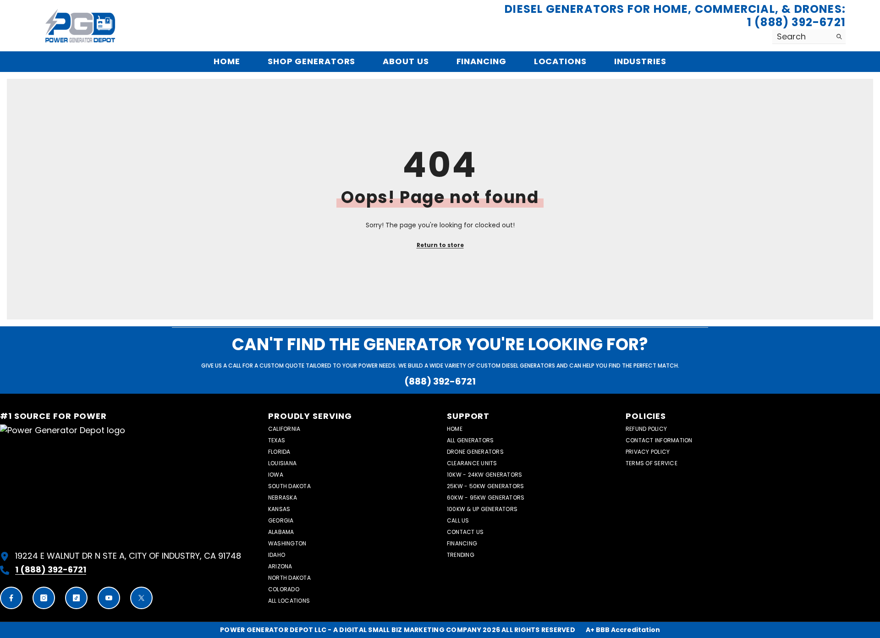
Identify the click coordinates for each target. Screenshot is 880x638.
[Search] (809, 36)
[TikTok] (76, 598)
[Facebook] (11, 598)
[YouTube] (109, 598)
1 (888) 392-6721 (796, 22)
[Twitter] (141, 598)
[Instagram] (44, 598)
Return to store (440, 245)
